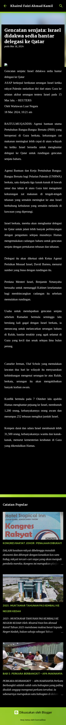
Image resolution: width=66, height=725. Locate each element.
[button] (6, 53)
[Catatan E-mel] (6, 452)
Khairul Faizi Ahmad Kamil (31, 6)
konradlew (40, 720)
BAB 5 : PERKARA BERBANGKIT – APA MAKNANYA (33, 673)
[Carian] (61, 5)
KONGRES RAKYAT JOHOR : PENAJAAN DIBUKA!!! (32, 543)
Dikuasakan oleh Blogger (35, 712)
